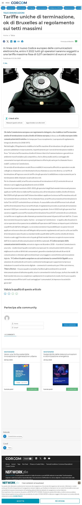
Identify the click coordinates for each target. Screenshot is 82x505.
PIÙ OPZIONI (59, 501)
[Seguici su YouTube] (49, 458)
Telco (12, 35)
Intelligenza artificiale (50, 8)
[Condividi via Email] (14, 41)
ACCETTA (20, 501)
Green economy (36, 8)
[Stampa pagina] (22, 41)
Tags (18, 464)
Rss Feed (25, 464)
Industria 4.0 (5, 8)
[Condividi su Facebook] (4, 41)
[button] (5, 3)
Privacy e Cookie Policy (37, 464)
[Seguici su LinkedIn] (36, 458)
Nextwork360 (10, 475)
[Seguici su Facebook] (45, 458)
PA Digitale (25, 8)
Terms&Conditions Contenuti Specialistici (59, 464)
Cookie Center (10, 466)
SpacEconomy (15, 8)
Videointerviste (63, 8)
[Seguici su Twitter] (40, 458)
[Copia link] (18, 41)
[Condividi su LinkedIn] (11, 41)
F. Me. (5, 63)
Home (5, 35)
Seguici (26, 458)
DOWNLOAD (32, 389)
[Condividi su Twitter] (7, 41)
